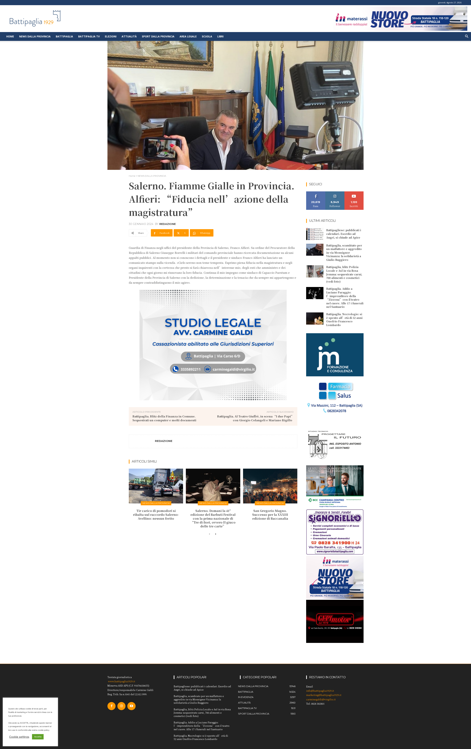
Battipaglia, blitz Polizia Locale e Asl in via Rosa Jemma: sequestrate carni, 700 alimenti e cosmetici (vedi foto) (344, 274)
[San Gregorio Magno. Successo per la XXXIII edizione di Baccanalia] (270, 486)
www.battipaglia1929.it (121, 681)
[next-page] (215, 534)
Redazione (167, 224)
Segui (335, 192)
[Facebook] (111, 706)
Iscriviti (354, 192)
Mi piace (315, 192)
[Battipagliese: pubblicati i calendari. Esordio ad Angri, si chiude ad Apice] (314, 234)
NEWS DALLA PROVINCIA (152, 175)
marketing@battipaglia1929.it (323, 695)
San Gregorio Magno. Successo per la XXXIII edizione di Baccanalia (270, 515)
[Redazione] (142, 441)
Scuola (207, 36)
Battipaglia (64, 36)
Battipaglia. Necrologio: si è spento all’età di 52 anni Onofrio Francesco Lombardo (344, 319)
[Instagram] (121, 706)
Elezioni (110, 36)
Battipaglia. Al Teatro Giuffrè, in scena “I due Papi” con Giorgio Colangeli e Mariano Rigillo (255, 418)
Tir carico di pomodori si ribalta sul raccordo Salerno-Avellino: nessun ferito (156, 515)
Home (10, 36)
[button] (466, 36)
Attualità (129, 36)
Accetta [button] (37, 736)
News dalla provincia (35, 36)
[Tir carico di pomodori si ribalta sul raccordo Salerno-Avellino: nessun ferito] (156, 486)
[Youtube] (131, 706)
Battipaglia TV (89, 36)
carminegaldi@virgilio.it (321, 699)
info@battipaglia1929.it (320, 690)
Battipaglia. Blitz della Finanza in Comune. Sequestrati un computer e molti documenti (164, 418)
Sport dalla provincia (158, 36)
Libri (220, 36)
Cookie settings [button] (19, 736)
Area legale (188, 36)
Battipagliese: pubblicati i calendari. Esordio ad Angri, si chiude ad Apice (343, 233)
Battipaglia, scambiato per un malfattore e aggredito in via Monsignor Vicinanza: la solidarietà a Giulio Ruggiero (344, 253)
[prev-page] (209, 534)
